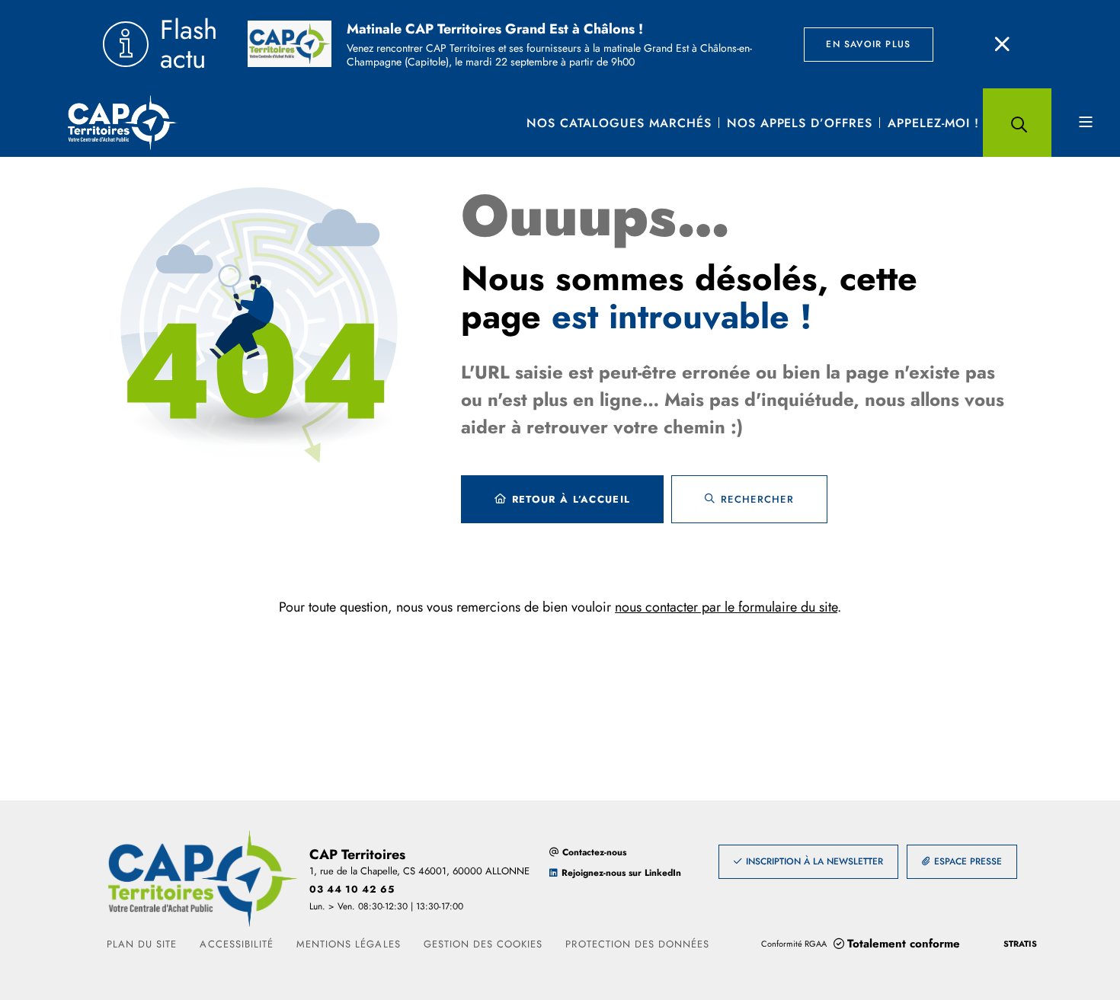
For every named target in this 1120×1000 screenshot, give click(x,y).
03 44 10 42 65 (352, 889)
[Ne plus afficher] (1002, 44)
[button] (1017, 122)
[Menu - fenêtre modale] (1085, 122)
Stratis (1020, 944)
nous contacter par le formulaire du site (726, 607)
